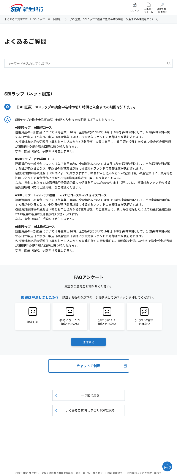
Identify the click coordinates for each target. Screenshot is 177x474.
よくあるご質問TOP (16, 19)
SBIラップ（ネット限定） (48, 19)
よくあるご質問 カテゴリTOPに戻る (90, 410)
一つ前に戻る (90, 395)
